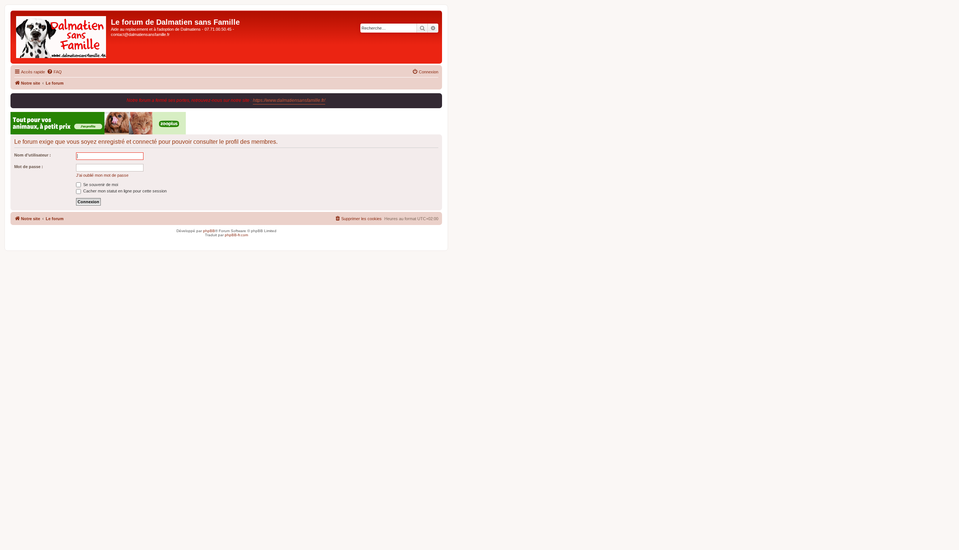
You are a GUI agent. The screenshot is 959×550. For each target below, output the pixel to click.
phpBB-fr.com (236, 235)
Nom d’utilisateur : (32, 155)
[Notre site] (61, 37)
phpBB (209, 231)
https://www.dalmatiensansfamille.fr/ (289, 100)
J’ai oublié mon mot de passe (102, 175)
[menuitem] (54, 71)
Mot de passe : (28, 166)
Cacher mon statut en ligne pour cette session (124, 191)
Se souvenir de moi (100, 184)
